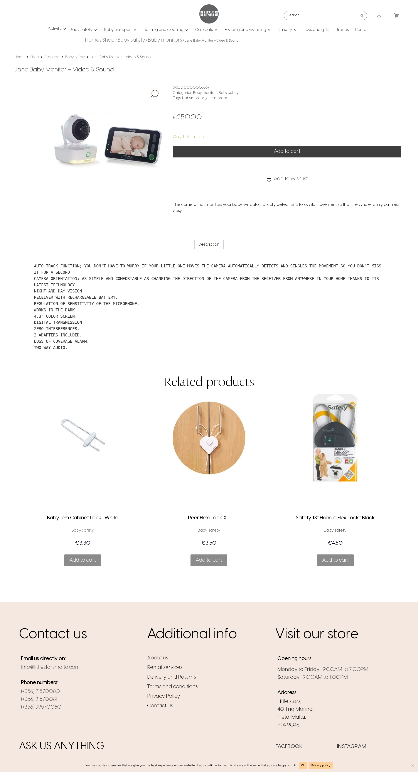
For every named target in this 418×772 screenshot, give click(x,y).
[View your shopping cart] (397, 15)
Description (209, 244)
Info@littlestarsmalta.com (50, 667)
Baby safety (131, 40)
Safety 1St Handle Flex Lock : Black (335, 518)
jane (209, 98)
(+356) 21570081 (39, 699)
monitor (220, 98)
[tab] (209, 244)
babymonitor (193, 98)
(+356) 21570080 (40, 691)
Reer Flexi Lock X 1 (209, 518)
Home (92, 40)
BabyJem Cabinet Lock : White (82, 518)
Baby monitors (165, 40)
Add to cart (287, 151)
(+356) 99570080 (41, 707)
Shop (108, 40)
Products (52, 57)
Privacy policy (320, 765)
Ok (303, 765)
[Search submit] (362, 15)
